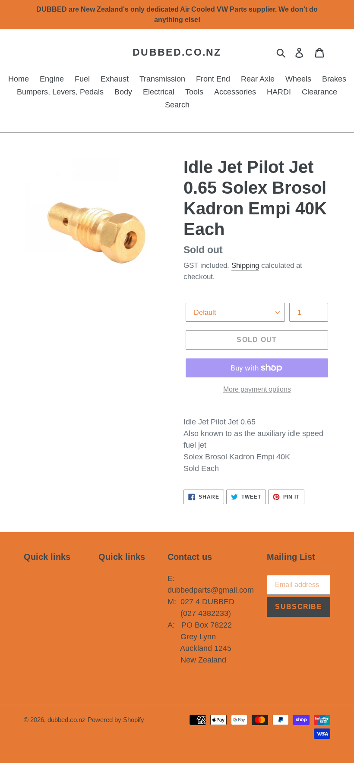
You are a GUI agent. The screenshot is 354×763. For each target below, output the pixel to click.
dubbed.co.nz (177, 52)
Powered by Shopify (116, 719)
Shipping (245, 265)
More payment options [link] (257, 389)
